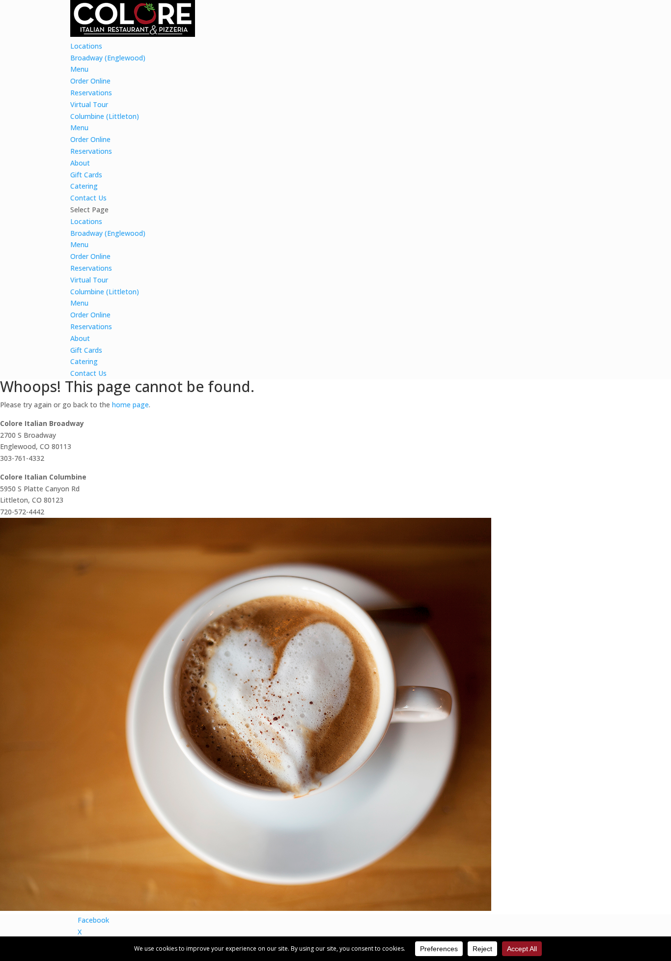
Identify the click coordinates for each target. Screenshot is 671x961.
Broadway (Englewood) (107, 57)
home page (130, 404)
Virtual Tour (89, 104)
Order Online (90, 80)
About (80, 163)
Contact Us (88, 197)
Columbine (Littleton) (104, 116)
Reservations (91, 92)
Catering (84, 186)
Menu (79, 69)
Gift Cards (86, 174)
